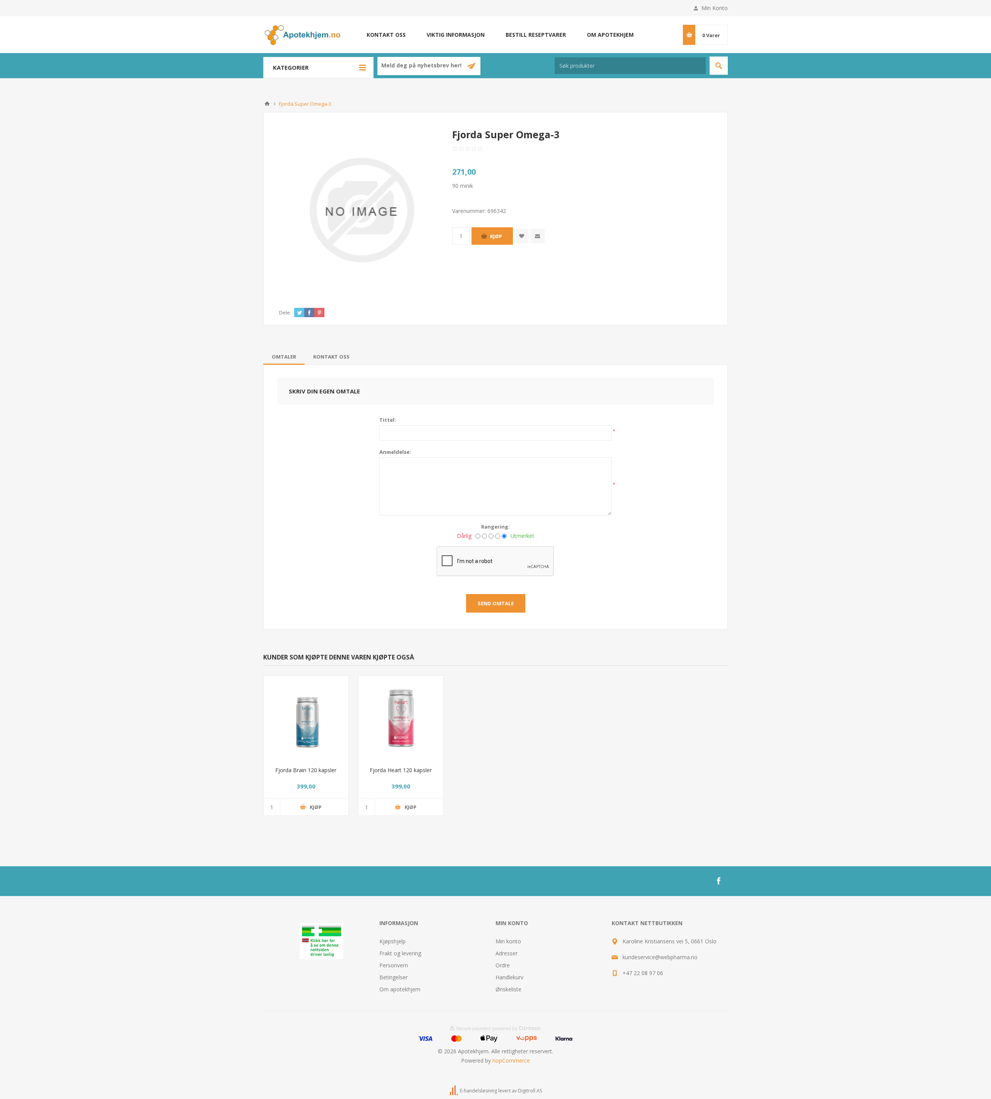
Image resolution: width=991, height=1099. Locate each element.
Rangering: (495, 526)
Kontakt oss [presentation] (331, 356)
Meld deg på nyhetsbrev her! (422, 65)
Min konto (508, 941)
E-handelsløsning (478, 1090)
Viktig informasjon (456, 34)
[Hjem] (267, 104)
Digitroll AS (530, 1090)
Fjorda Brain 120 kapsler (305, 770)
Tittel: (387, 419)
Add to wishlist (521, 236)
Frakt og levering (400, 953)
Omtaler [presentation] (284, 356)
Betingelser (393, 977)
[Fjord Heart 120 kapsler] (400, 718)
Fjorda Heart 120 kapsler (401, 770)
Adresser (507, 953)
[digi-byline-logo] (454, 1090)
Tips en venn (537, 236)
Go (719, 66)
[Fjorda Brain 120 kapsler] (306, 718)
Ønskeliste (508, 989)
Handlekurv (509, 977)
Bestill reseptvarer (536, 34)
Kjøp (496, 236)
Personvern (393, 965)
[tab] (284, 357)
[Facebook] (718, 881)
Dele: (285, 312)
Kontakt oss (386, 34)
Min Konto (714, 8)
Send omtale (496, 603)
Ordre (503, 965)
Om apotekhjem (610, 34)
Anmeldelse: (395, 451)
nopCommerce (511, 1060)
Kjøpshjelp (392, 941)
